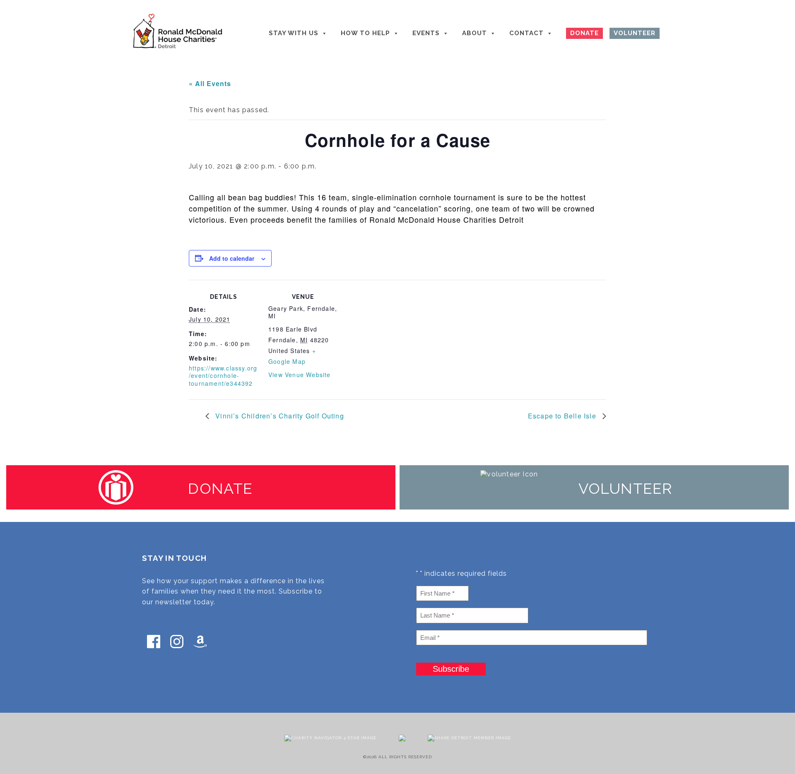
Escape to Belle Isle (563, 416)
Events (426, 33)
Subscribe (451, 668)
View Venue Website (299, 374)
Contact (526, 33)
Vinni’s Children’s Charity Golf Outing (278, 416)
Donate (584, 33)
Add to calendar (231, 258)
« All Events (210, 83)
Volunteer (634, 33)
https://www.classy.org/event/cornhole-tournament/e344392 (223, 375)
